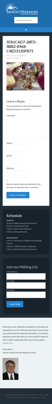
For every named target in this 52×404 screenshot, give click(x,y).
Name (9, 143)
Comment (11, 115)
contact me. (8, 343)
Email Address (12, 272)
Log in (43, 397)
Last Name (10, 290)
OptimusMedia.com (32, 397)
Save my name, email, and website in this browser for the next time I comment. (23, 185)
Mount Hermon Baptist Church (26, 8)
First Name (10, 281)
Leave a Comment (13, 58)
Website (10, 168)
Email (9, 155)
